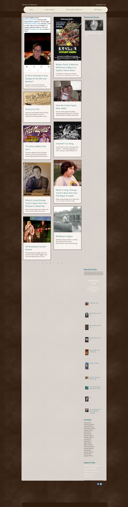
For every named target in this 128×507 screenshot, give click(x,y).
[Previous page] (43, 263)
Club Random (92, 468)
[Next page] (61, 263)
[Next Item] (100, 25)
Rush (93, 474)
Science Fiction (88, 476)
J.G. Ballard (94, 471)
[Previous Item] (87, 25)
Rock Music (87, 474)
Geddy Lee (87, 471)
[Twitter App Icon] (101, 484)
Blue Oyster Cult (96, 465)
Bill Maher (87, 465)
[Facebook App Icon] (98, 484)
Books (85, 468)
